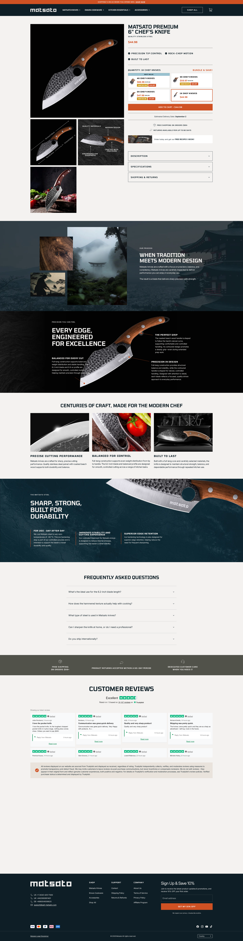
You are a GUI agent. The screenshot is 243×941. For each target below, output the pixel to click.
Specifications (141, 166)
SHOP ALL (192, 10)
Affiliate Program (140, 902)
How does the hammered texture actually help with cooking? (100, 603)
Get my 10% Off (187, 906)
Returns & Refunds (119, 898)
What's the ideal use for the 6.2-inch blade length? (94, 591)
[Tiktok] (211, 926)
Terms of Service (141, 893)
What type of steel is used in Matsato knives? (92, 615)
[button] (148, 82)
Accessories (94, 898)
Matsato (119, 936)
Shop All (92, 902)
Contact (114, 888)
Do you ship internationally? (82, 639)
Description (139, 156)
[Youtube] (206, 926)
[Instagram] (202, 926)
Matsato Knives (95, 888)
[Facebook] (197, 926)
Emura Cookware (96, 893)
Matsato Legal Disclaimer (39, 936)
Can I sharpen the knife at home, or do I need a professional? (100, 627)
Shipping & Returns (144, 177)
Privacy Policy (139, 898)
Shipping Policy (117, 893)
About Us (137, 888)
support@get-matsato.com (45, 905)
